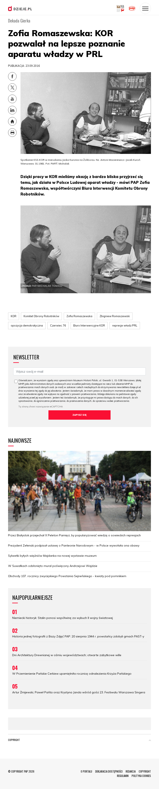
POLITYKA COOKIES (141, 776)
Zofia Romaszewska (79, 316)
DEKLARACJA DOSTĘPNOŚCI (109, 771)
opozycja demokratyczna (27, 325)
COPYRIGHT (145, 771)
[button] (150, 740)
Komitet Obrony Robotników (41, 316)
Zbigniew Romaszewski (115, 316)
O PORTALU (86, 771)
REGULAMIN (123, 776)
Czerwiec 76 (58, 325)
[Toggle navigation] (145, 8)
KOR (13, 316)
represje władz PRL (124, 325)
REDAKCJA (131, 771)
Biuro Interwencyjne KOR (89, 325)
